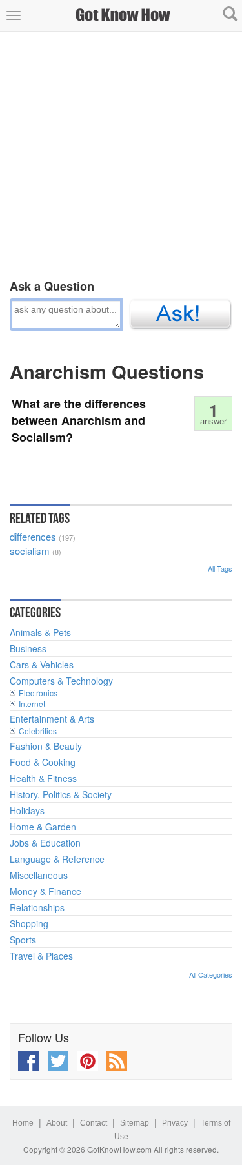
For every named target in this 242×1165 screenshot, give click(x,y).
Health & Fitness (43, 778)
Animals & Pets (40, 632)
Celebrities (38, 730)
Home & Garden (43, 826)
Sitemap (134, 1123)
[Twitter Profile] (58, 1061)
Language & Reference (57, 858)
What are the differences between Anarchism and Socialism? (79, 420)
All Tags (220, 568)
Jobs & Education (45, 842)
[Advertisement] (121, 153)
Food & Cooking (43, 762)
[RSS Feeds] (116, 1061)
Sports (23, 939)
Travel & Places (41, 955)
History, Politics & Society (61, 794)
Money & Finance (45, 891)
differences (33, 536)
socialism (30, 550)
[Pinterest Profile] (87, 1061)
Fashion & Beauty (46, 745)
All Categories (210, 974)
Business (28, 648)
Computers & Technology (61, 680)
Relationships (37, 907)
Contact (93, 1123)
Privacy (175, 1123)
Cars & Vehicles (42, 664)
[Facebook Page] (28, 1061)
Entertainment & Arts (52, 718)
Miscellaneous (39, 875)
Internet (32, 703)
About (56, 1123)
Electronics (38, 692)
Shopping (29, 923)
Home (23, 1123)
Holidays (27, 810)
